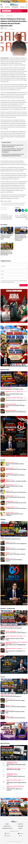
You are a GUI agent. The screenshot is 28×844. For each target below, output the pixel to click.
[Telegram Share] (22, 210)
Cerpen (2, 626)
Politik (8, 695)
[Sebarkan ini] (16, 210)
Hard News (9, 387)
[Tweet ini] (19, 210)
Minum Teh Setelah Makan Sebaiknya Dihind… (15, 464)
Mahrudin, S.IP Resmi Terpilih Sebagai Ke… (16, 706)
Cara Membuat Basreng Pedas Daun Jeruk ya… (16, 503)
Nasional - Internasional (9, 626)
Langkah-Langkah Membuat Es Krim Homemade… (14, 514)
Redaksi (20, 828)
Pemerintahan (20, 397)
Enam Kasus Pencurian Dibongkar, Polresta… (14, 560)
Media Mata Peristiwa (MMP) (13, 769)
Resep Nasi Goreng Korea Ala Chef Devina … (16, 492)
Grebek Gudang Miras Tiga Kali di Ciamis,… (11, 539)
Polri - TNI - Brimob (16, 391)
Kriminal (2, 537)
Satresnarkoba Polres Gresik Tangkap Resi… (16, 543)
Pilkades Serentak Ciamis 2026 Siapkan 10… (11, 696)
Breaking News (4, 387)
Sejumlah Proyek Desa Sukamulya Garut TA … (16, 401)
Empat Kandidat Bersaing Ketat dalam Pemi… (15, 712)
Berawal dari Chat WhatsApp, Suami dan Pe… (15, 554)
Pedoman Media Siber (7, 828)
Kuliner (11, 462)
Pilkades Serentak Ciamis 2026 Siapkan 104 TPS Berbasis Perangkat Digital (6, 237)
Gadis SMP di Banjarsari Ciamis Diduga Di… (16, 549)
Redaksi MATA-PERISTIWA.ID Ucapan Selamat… (14, 394)
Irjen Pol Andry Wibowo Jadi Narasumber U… (16, 632)
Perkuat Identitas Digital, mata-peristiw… (15, 789)
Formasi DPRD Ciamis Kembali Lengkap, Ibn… (15, 701)
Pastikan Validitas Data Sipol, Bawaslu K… (16, 717)
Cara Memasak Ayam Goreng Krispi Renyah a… (16, 509)
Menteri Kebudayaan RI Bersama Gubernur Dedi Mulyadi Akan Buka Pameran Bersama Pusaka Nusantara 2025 (13, 204)
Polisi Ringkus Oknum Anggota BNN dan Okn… (16, 783)
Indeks (7, 824)
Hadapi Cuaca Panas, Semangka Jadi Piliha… (16, 481)
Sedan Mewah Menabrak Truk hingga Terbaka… (12, 389)
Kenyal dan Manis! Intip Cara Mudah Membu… (14, 486)
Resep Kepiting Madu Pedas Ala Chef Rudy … (16, 470)
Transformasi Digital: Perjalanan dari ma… (16, 777)
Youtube (21, 833)
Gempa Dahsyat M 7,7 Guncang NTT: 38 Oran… (15, 651)
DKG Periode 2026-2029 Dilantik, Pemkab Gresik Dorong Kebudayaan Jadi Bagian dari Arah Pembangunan (12, 150)
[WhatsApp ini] (26, 210)
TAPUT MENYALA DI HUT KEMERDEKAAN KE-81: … (16, 645)
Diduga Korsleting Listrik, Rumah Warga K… (16, 411)
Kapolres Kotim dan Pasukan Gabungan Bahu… (15, 406)
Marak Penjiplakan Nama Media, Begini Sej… (16, 765)
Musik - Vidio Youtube (15, 768)
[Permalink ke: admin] (2, 28)
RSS (21, 835)
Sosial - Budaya (19, 636)
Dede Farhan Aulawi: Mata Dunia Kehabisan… (12, 628)
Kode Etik (20, 824)
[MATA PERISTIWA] (14, 4)
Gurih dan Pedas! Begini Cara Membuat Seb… (15, 475)
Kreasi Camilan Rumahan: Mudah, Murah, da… (15, 498)
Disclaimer (20, 826)
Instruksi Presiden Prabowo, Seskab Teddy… (14, 639)
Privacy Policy (7, 826)
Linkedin (8, 833)
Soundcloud (8, 835)
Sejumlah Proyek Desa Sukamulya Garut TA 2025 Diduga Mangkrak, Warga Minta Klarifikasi (6, 252)
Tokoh (21, 391)
